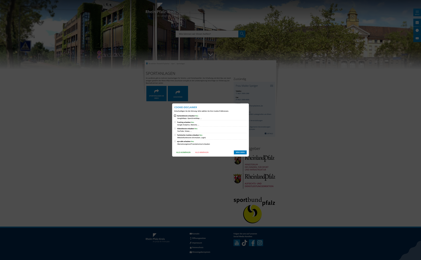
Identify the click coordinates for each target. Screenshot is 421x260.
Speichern (240, 152)
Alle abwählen (202, 152)
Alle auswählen (183, 152)
